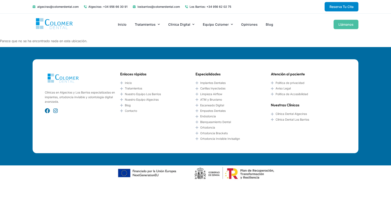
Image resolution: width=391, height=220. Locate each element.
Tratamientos (145, 24)
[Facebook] (47, 110)
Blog (269, 24)
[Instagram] (55, 110)
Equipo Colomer (216, 24)
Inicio (122, 24)
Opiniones (249, 24)
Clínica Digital (179, 24)
